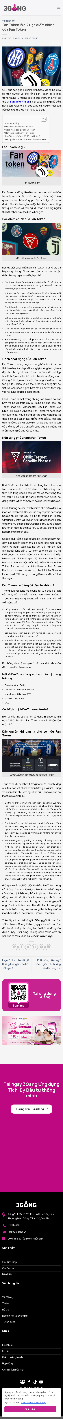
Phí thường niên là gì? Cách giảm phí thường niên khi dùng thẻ (48, 964)
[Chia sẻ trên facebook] (21, 947)
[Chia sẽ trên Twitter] (28, 947)
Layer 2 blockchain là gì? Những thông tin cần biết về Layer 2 (15, 964)
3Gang (35, 38)
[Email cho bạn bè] (35, 947)
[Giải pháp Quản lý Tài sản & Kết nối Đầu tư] (17, 7)
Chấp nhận (30, 1409)
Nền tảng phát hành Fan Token (19, 132)
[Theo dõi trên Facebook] (22, 1382)
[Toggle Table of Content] (42, 119)
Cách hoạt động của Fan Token (20, 129)
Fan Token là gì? (12, 123)
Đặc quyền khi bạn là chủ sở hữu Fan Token (25, 139)
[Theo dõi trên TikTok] (35, 1382)
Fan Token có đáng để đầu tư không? (22, 136)
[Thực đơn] (59, 7)
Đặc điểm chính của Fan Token (19, 126)
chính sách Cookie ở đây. (33, 1402)
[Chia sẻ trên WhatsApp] (15, 947)
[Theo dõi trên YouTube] (41, 1382)
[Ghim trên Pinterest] (42, 947)
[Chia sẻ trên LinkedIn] (48, 947)
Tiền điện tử (8, 21)
